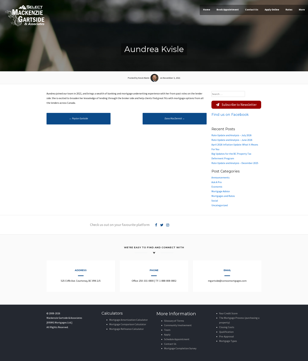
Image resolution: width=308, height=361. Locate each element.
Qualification (226, 331)
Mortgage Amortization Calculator (128, 319)
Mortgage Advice (220, 191)
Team (167, 329)
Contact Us (251, 9)
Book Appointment (228, 9)
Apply (167, 334)
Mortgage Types (228, 341)
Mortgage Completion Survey (180, 348)
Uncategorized (219, 205)
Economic (216, 186)
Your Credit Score (228, 313)
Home (206, 9)
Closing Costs (226, 327)
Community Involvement (178, 325)
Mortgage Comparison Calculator (127, 324)
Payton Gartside (78, 118)
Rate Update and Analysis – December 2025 (234, 163)
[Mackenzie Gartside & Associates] (25, 25)
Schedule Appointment (176, 339)
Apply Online (272, 9)
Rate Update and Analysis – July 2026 (231, 135)
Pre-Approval (226, 336)
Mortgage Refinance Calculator (126, 328)
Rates (289, 9)
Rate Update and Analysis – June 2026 (231, 139)
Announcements (220, 177)
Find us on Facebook (230, 114)
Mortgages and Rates (223, 196)
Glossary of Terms (174, 320)
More (302, 9)
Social (214, 200)
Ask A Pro (216, 182)
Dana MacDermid (175, 118)
